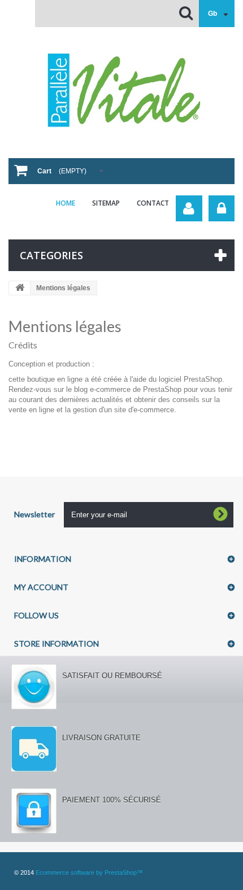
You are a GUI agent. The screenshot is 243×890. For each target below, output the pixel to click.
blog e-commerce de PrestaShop (127, 389)
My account (41, 587)
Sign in (222, 208)
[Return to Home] (20, 288)
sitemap (106, 203)
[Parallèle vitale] (121, 90)
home (65, 203)
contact (153, 203)
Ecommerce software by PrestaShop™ (89, 872)
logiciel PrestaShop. (191, 379)
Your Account (189, 208)
